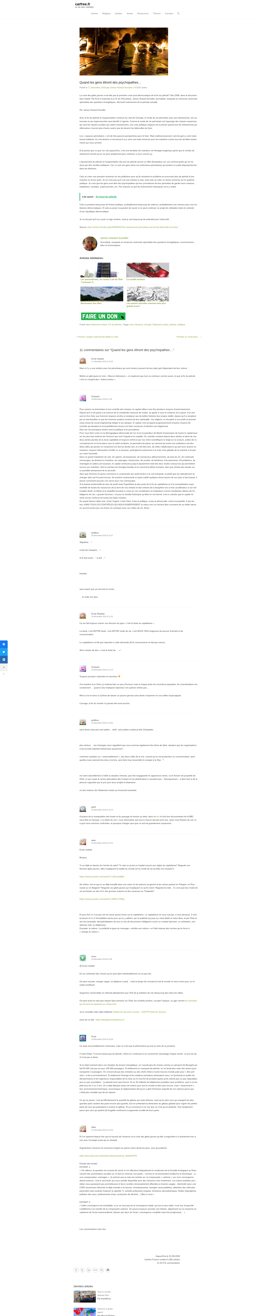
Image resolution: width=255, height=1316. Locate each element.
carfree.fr (82, 4)
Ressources (142, 13)
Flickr (95, 1270)
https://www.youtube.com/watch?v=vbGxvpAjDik (102, 876)
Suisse (130, 13)
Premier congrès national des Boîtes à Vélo (96, 337)
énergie (147, 324)
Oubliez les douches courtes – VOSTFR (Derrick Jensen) (139, 1012)
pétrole (173, 324)
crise (131, 324)
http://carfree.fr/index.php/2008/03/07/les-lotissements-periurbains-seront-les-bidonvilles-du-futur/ (132, 227)
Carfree (94, 13)
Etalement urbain (99, 324)
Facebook (76, 1270)
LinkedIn (88, 1270)
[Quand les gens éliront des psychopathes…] (139, 51)
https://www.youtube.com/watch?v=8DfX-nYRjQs (102, 899)
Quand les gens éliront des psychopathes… (111, 82)
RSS (101, 1270)
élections (139, 324)
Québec (118, 13)
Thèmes (157, 13)
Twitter (82, 1270)
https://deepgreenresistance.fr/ (110, 1020)
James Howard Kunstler (121, 87)
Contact (107, 1270)
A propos (169, 13)
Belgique (106, 13)
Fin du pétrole (114, 324)
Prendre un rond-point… (189, 337)
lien (158, 816)
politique (181, 324)
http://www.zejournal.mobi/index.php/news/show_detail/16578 (108, 1156)
